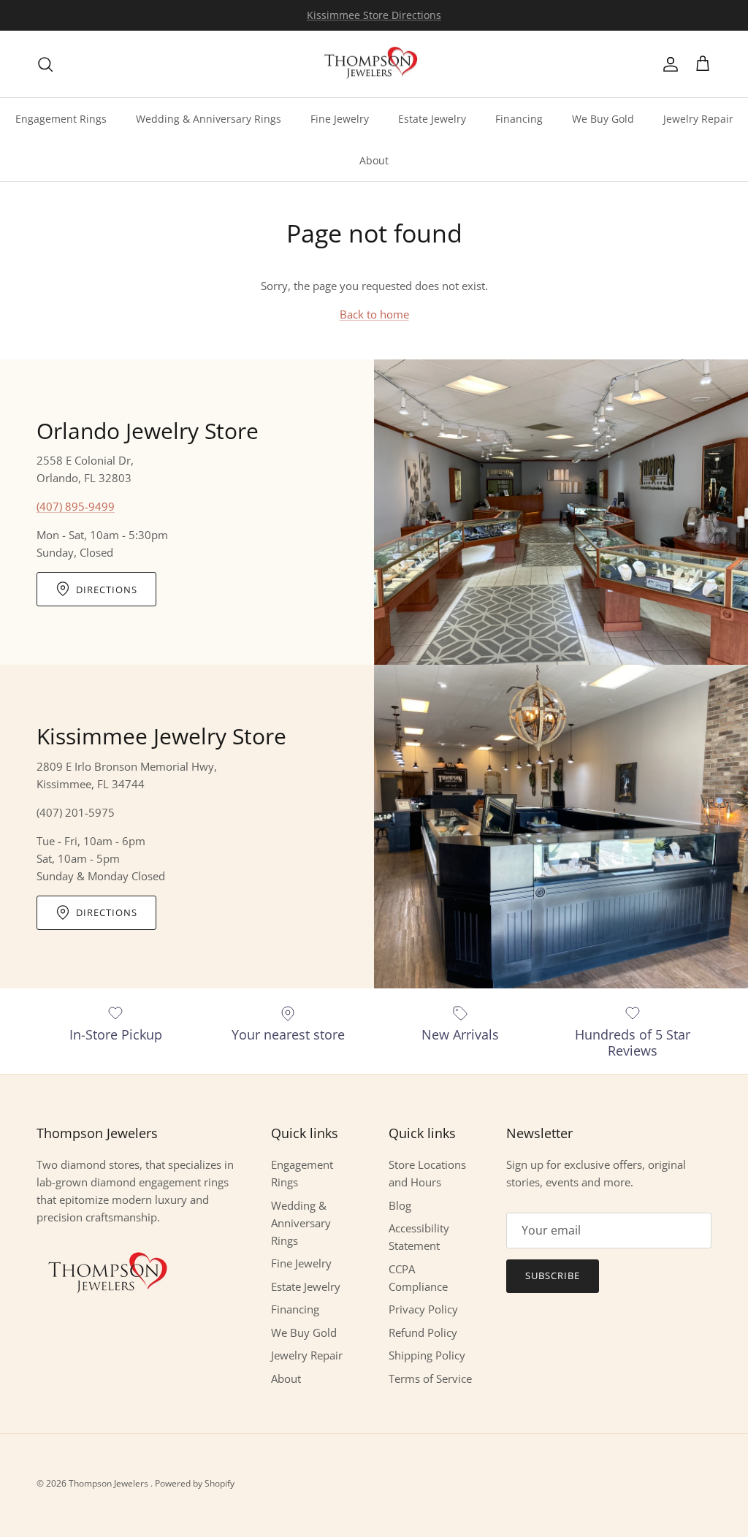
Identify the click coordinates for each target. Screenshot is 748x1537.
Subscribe (552, 1275)
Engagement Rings (61, 119)
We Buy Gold (603, 119)
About (374, 160)
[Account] (667, 64)
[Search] (45, 64)
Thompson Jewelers (109, 1483)
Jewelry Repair (698, 119)
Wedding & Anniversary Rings (208, 119)
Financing (519, 119)
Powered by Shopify (194, 1483)
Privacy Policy (423, 1309)
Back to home (374, 314)
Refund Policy (423, 1332)
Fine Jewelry (339, 119)
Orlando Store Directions (374, 17)
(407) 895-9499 (76, 506)
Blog (400, 1205)
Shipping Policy (427, 1355)
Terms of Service (430, 1378)
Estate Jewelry (432, 119)
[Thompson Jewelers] (374, 64)
